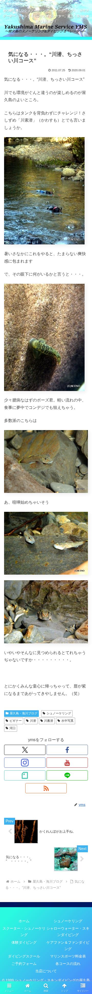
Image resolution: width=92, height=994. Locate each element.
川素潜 (48, 721)
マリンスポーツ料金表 (68, 956)
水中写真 (67, 721)
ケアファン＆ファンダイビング (68, 945)
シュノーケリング (59, 713)
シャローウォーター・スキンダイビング (68, 931)
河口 (12, 728)
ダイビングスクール (24, 956)
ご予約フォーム (24, 964)
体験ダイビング (24, 942)
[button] (82, 752)
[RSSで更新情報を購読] (46, 788)
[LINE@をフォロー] (67, 775)
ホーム (24, 921)
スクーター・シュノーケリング (24, 931)
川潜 (33, 721)
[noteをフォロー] (24, 775)
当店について (46, 971)
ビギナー (15, 721)
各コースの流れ (67, 964)
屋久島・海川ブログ (23, 713)
